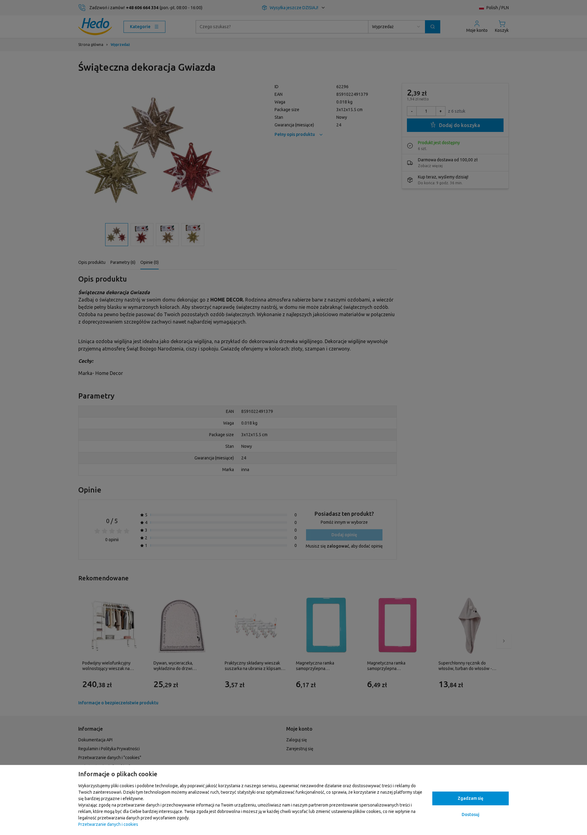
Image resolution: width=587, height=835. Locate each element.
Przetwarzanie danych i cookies (108, 824)
